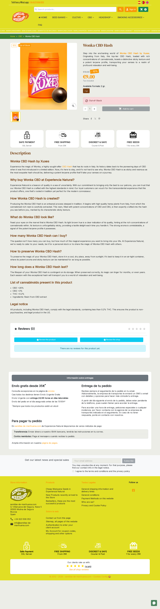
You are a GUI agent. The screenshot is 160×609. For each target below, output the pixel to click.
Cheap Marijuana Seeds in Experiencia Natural (58, 490)
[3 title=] (136, 329)
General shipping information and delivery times (97, 490)
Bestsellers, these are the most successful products (60, 502)
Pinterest (99, 118)
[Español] (139, 2)
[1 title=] (129, 329)
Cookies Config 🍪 (102, 576)
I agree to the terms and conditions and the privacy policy (102, 471)
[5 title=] (144, 329)
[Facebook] (133, 490)
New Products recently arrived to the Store (62, 496)
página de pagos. (50, 443)
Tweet (95, 118)
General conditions (90, 495)
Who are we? (88, 502)
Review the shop (111, 339)
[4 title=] (140, 329)
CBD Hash (67, 166)
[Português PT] (143, 2)
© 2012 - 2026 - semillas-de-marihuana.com (70, 576)
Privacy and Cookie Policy (94, 505)
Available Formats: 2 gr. (94, 86)
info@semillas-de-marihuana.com (22, 524)
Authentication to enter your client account (59, 526)
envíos (51, 391)
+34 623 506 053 (22, 519)
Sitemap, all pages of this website (61, 521)
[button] (131, 9)
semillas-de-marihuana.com (28, 426)
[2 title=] (133, 329)
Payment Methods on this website (98, 498)
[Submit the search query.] (36, 9)
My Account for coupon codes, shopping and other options (61, 532)
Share (91, 118)
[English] (147, 2)
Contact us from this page (58, 518)
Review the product (46, 339)
